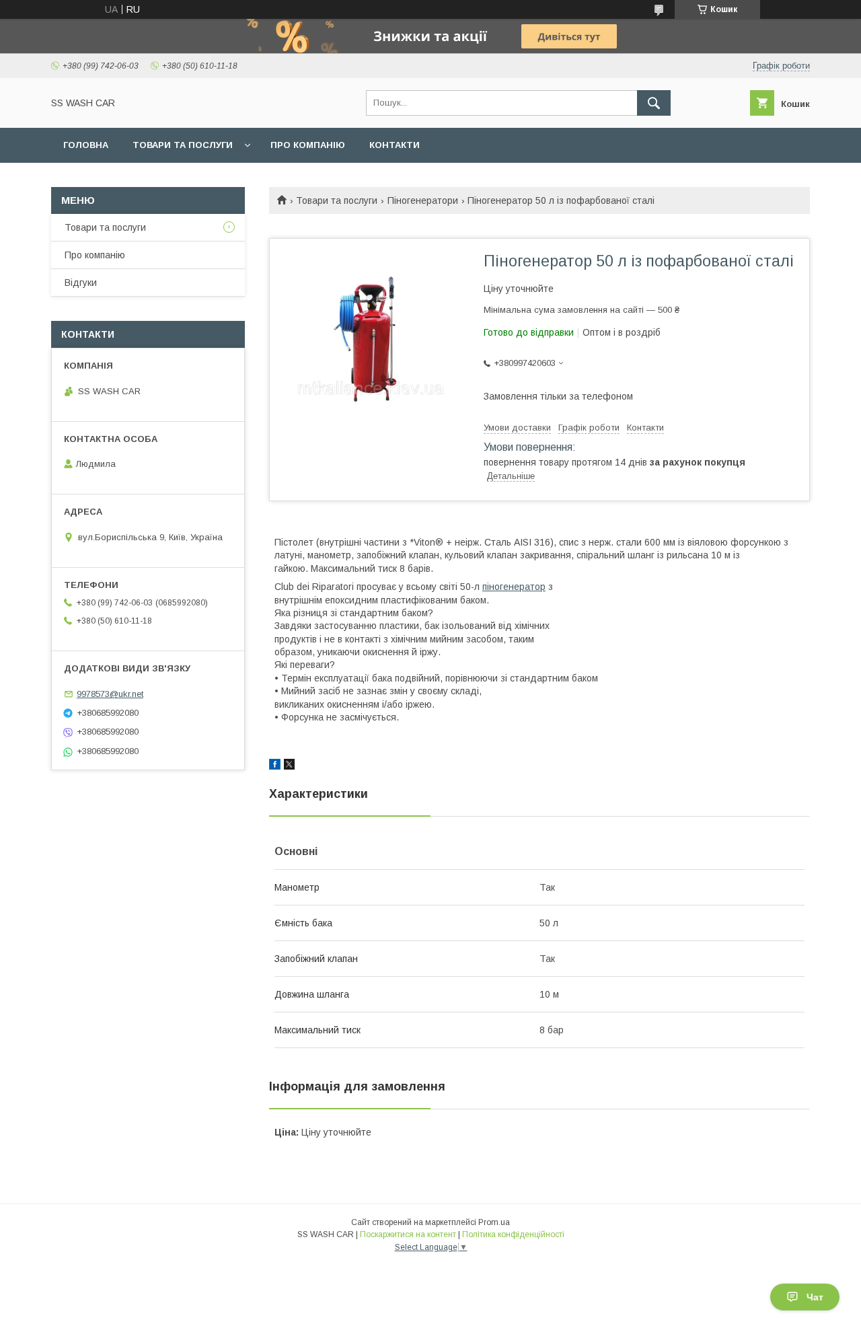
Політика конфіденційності (513, 1234)
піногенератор (514, 586)
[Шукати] (654, 103)
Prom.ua (494, 1222)
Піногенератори (422, 200)
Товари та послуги (183, 145)
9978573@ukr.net (110, 694)
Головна (85, 145)
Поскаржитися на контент (408, 1234)
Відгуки (81, 282)
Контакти (394, 145)
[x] (289, 766)
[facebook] (274, 766)
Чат (815, 1297)
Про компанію (307, 145)
